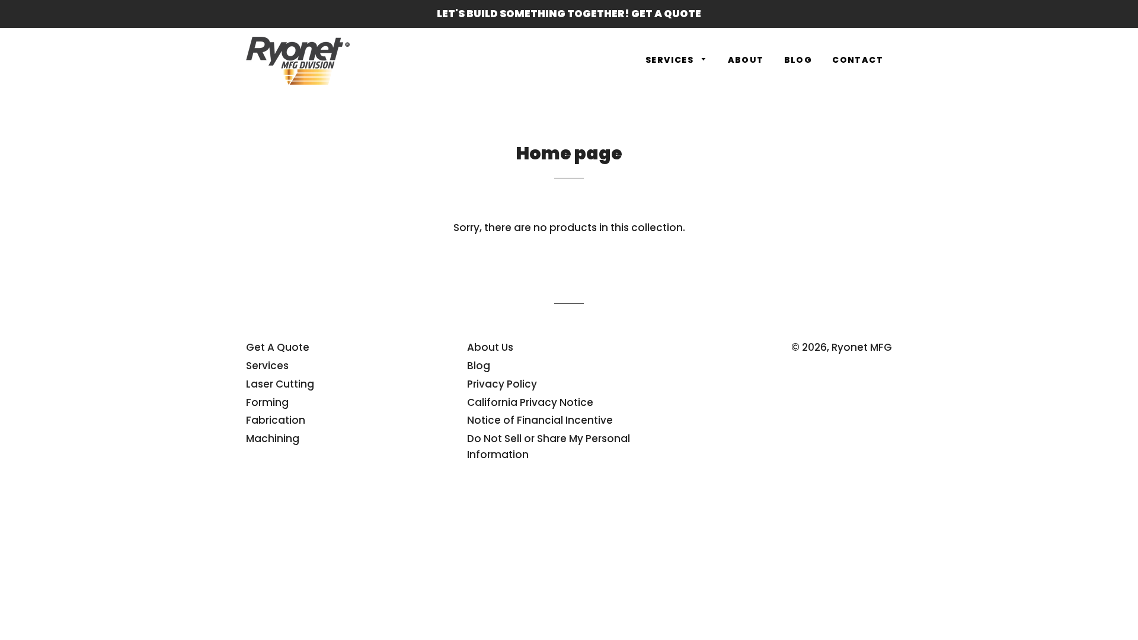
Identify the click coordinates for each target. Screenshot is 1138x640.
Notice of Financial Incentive (540, 420)
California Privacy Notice (530, 402)
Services (670, 60)
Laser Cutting (280, 384)
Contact (857, 60)
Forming (267, 402)
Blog (798, 60)
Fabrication (275, 420)
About (746, 60)
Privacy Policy (502, 384)
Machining (272, 438)
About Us (490, 347)
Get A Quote (277, 347)
